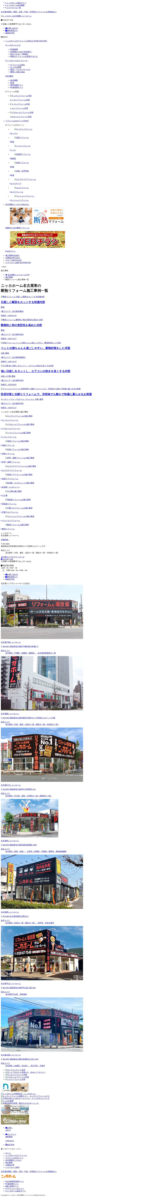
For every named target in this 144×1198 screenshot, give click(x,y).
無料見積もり (12, 31)
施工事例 (12, 255)
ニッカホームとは (13, 45)
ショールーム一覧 (13, 8)
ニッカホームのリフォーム (26, 41)
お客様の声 (12, 258)
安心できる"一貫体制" (19, 54)
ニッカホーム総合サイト (16, 3)
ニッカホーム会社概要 (15, 5)
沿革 (12, 83)
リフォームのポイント (17, 121)
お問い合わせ (12, 28)
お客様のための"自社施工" (21, 52)
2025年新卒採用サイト (15, 1181)
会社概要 (14, 80)
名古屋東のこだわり (17, 204)
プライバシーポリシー (15, 1189)
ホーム (8, 1153)
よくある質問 (16, 67)
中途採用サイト (17, 87)
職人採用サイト (12, 1186)
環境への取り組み (18, 72)
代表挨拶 (14, 49)
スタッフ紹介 (13, 260)
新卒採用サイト (17, 85)
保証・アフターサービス (20, 70)
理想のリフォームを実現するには (24, 56)
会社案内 (9, 76)
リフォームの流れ (18, 65)
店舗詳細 (5, 540)
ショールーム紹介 (18, 263)
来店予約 (11, 33)
